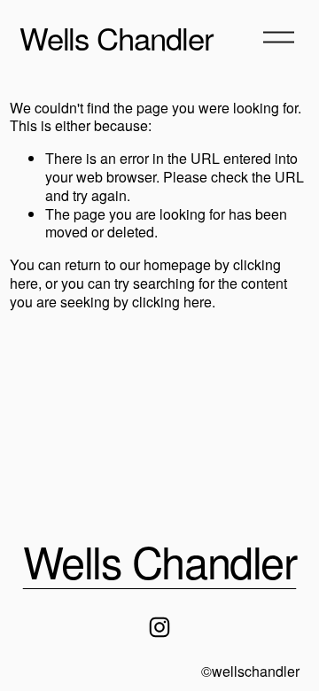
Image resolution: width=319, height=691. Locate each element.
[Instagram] (159, 627)
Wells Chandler (116, 37)
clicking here (172, 301)
